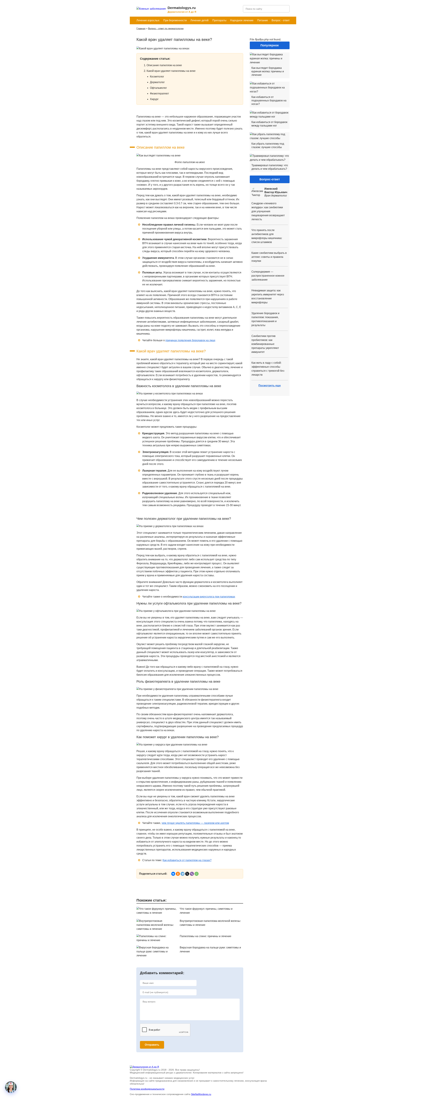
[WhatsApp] (197, 874)
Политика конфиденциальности (147, 1089)
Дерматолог (157, 82)
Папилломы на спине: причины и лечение (205, 936)
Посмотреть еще (269, 385)
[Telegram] (183, 874)
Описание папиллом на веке (164, 65)
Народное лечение (241, 20)
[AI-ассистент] (11, 1087)
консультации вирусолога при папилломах (209, 596)
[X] (187, 874)
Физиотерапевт (159, 93)
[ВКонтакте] (173, 874)
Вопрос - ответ (281, 20)
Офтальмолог (158, 87)
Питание (262, 20)
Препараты (219, 20)
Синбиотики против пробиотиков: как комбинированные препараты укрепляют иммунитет (265, 344)
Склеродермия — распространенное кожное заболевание (267, 275)
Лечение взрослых (147, 20)
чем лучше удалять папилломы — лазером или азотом (195, 823)
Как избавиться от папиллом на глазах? (187, 860)
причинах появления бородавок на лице (190, 340)
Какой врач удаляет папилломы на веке (171, 70)
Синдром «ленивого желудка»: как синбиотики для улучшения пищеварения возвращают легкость (268, 211)
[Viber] (192, 874)
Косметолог (157, 76)
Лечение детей (199, 20)
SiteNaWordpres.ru (201, 1094)
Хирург (154, 99)
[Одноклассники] (178, 874)
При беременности (175, 20)
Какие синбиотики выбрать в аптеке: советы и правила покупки (269, 256)
